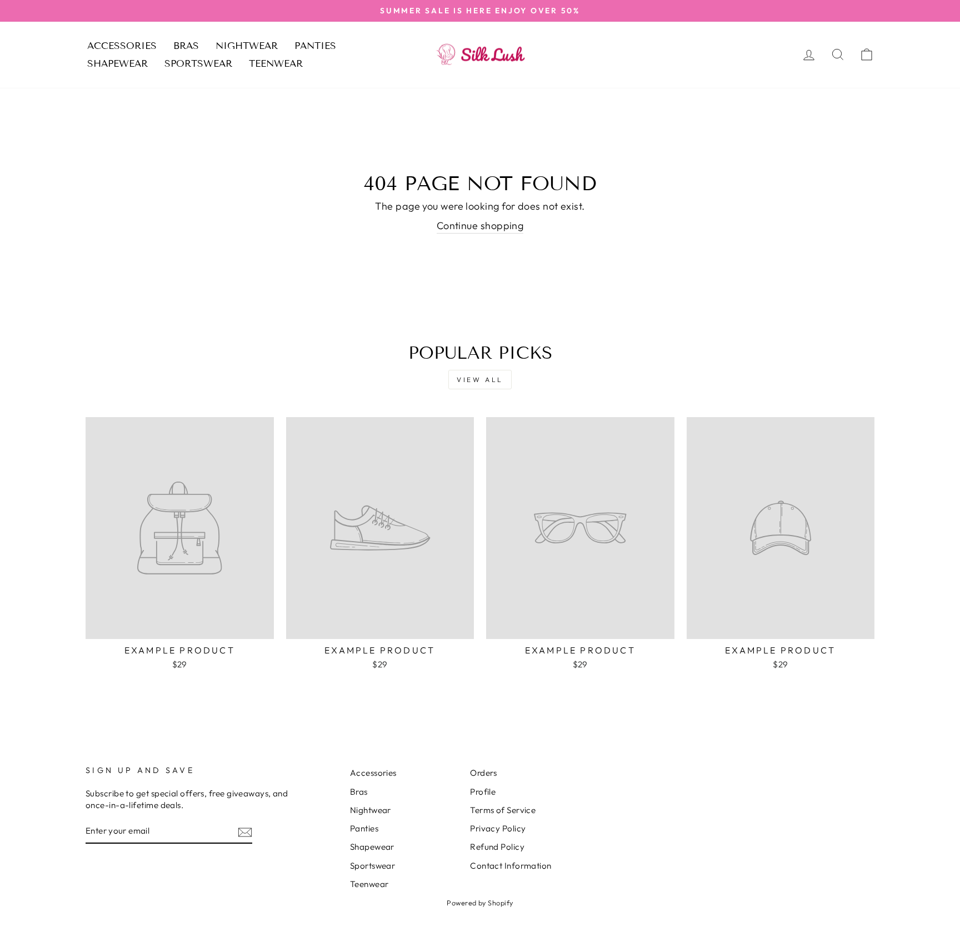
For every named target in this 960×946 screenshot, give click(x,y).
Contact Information (511, 865)
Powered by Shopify (480, 902)
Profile (483, 791)
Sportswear (198, 64)
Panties (315, 46)
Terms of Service (503, 810)
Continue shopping (480, 225)
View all (480, 379)
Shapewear (117, 64)
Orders (483, 772)
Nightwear (247, 46)
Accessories (122, 46)
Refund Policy (497, 846)
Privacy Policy (498, 828)
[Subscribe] (245, 831)
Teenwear (276, 64)
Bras (186, 46)
